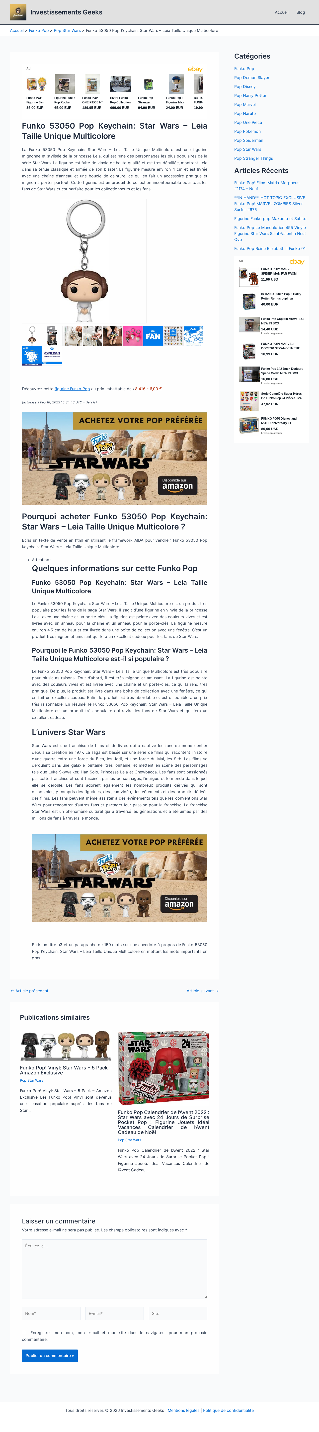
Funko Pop (244, 68)
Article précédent (29, 991)
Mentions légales (183, 1410)
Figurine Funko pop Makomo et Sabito (270, 218)
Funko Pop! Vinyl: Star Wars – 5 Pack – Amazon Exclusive (66, 1070)
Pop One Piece (248, 122)
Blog (301, 12)
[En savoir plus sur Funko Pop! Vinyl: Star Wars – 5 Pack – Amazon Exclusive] (66, 1045)
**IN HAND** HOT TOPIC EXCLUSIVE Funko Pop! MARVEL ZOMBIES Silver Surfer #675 (269, 203)
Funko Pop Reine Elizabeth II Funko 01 (270, 248)
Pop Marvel (245, 104)
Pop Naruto (245, 113)
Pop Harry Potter (250, 95)
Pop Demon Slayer (251, 77)
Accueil (282, 12)
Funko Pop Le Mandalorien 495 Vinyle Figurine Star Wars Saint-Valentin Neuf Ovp (270, 233)
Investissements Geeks (66, 12)
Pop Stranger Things (253, 158)
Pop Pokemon (247, 131)
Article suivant (203, 991)
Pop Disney (245, 86)
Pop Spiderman (248, 140)
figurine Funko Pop (72, 388)
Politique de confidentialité (228, 1410)
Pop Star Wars (31, 1080)
